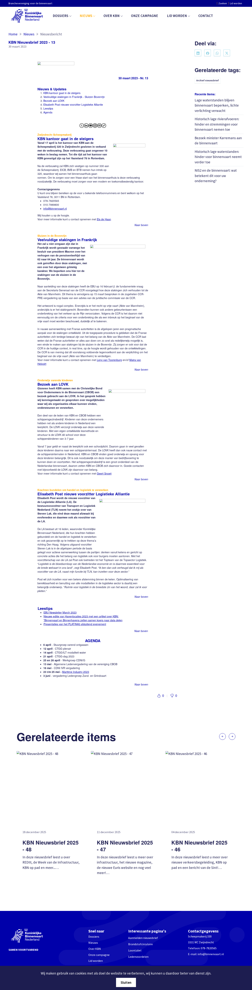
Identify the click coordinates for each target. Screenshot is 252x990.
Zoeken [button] (222, 3)
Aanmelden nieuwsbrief (143, 938)
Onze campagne (144, 15)
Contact (205, 15)
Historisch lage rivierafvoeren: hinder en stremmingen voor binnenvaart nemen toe (217, 124)
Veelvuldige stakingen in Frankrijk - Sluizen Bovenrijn (74, 97)
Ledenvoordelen (138, 956)
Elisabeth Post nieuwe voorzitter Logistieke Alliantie (73, 104)
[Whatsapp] (217, 53)
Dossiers (60, 15)
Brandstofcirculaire (140, 944)
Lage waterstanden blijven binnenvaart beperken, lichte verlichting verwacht (217, 105)
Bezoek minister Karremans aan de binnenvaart (218, 140)
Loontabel (134, 950)
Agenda (47, 112)
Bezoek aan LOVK (53, 101)
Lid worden (236, 3)
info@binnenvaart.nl (211, 954)
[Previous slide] (222, 736)
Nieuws (86, 15)
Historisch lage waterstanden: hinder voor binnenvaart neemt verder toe (218, 156)
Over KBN (111, 15)
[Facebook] (207, 53)
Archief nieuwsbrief (207, 80)
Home (13, 34)
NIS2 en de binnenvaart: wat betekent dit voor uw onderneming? (216, 175)
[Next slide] (232, 736)
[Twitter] (226, 53)
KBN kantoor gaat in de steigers (61, 93)
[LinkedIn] (198, 53)
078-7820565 (209, 948)
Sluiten (126, 982)
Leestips (48, 108)
